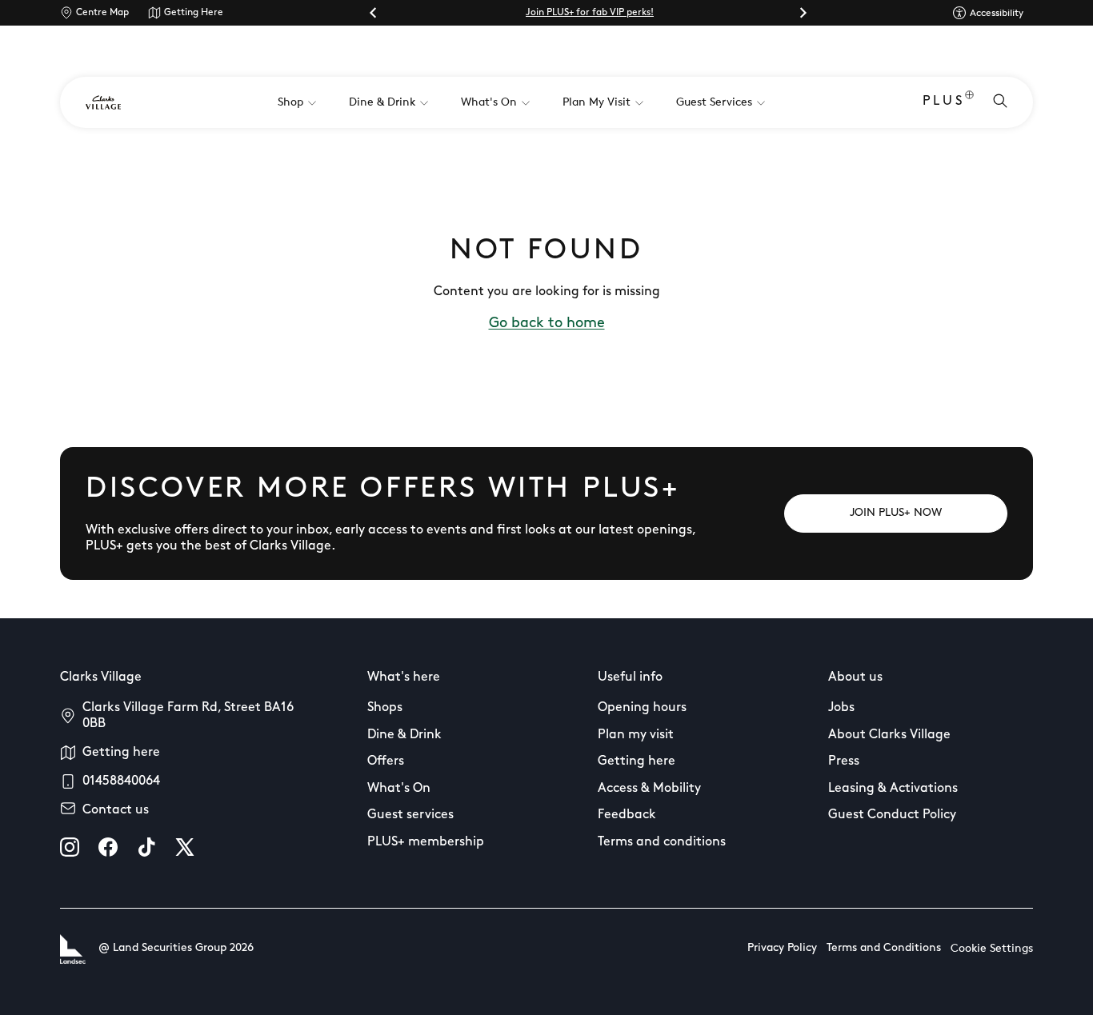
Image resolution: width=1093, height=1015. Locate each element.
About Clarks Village (889, 735)
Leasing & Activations (893, 788)
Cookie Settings (992, 949)
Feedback (627, 815)
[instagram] (69, 847)
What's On (398, 788)
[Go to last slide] (373, 13)
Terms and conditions (662, 842)
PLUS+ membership (425, 842)
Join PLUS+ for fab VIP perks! (590, 13)
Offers (385, 761)
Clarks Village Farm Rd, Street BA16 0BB (188, 715)
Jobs (841, 707)
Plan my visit (636, 735)
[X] (184, 847)
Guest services (410, 815)
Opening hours (642, 707)
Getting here (121, 752)
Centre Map (102, 13)
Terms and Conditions (884, 948)
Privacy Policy (782, 948)
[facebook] (108, 847)
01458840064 (121, 781)
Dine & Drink (404, 735)
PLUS (944, 101)
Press (843, 761)
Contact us (115, 810)
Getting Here (193, 13)
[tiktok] (146, 847)
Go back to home (547, 324)
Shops (384, 707)
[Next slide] (802, 13)
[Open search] (1000, 102)
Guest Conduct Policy (892, 815)
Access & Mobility (649, 788)
